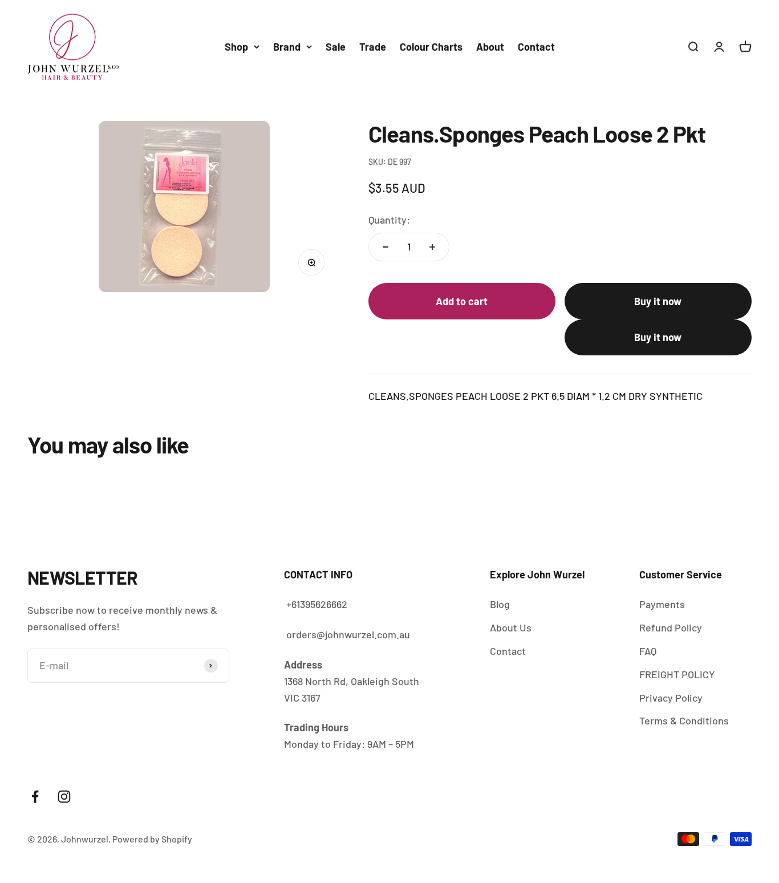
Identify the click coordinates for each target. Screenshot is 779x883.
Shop (236, 46)
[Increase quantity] (432, 247)
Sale (336, 46)
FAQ (647, 651)
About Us (510, 627)
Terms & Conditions (684, 720)
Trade (372, 46)
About (490, 46)
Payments (662, 604)
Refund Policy (670, 627)
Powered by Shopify (152, 838)
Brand (287, 46)
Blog (500, 604)
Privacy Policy (671, 697)
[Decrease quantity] (385, 247)
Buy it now (657, 301)
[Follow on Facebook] (35, 796)
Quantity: (389, 219)
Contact (536, 46)
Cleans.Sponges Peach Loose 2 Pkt (597, 832)
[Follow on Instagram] (64, 796)
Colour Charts (431, 46)
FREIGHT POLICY (677, 674)
